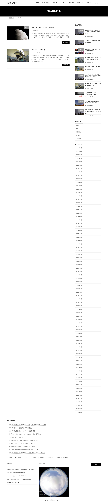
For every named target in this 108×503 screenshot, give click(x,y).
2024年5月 (79, 230)
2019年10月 (79, 405)
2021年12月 (79, 323)
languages (65, 457)
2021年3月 (79, 350)
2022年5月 (79, 309)
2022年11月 (79, 292)
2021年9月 (79, 330)
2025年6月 (79, 189)
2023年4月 (79, 275)
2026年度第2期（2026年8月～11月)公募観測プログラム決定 (92, 31)
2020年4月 (79, 384)
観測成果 (78, 139)
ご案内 (10, 457)
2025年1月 (79, 203)
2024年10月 (79, 213)
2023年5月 (79, 271)
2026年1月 (79, 165)
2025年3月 (79, 196)
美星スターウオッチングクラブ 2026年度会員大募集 (25, 434)
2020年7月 (79, 374)
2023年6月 (79, 268)
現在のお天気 (42, 463)
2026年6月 (79, 151)
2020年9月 (79, 367)
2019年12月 (79, 398)
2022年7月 (79, 302)
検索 (96, 464)
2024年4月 (79, 233)
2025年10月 (79, 175)
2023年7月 (79, 264)
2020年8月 (79, 371)
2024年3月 (79, 237)
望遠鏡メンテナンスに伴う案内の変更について (23, 443)
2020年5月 (79, 381)
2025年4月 (79, 192)
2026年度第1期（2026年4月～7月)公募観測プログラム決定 (93, 111)
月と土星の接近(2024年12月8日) (42, 27)
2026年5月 (79, 154)
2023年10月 (79, 254)
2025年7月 (79, 185)
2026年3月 (79, 161)
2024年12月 (79, 206)
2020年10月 (79, 364)
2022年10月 (79, 295)
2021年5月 (79, 343)
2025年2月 (79, 199)
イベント (26, 457)
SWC (77, 125)
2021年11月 (79, 326)
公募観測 (78, 132)
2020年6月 (79, 378)
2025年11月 (79, 172)
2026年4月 (79, 158)
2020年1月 (79, 395)
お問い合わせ (51, 457)
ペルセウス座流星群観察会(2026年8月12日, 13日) (24, 449)
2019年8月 (79, 412)
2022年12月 (79, 288)
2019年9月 (79, 408)
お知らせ (78, 128)
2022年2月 (79, 319)
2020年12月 (79, 357)
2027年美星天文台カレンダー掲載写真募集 (22, 431)
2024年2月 (79, 240)
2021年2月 (79, 354)
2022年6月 (79, 306)
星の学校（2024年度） (39, 50)
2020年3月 (79, 388)
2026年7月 (79, 148)
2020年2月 (79, 391)
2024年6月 (79, 227)
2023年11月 (79, 251)
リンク (58, 457)
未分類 (78, 135)
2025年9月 (79, 179)
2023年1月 (79, 285)
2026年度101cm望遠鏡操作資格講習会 (20, 428)
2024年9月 (79, 216)
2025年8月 (79, 182)
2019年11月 (79, 402)
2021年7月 (79, 336)
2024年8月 (79, 220)
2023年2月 (79, 281)
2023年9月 (79, 257)
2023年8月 (79, 261)
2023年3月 (79, 278)
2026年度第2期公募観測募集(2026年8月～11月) (23, 440)
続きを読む (65, 42)
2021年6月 (79, 340)
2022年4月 (79, 312)
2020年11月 (79, 360)
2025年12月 (79, 168)
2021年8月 (79, 333)
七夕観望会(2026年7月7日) (92, 66)
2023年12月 (79, 247)
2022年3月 (79, 316)
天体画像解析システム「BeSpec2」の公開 (22, 446)
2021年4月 (79, 347)
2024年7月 (79, 223)
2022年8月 (79, 299)
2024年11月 (79, 209)
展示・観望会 (18, 457)
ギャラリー (34, 457)
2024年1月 (79, 244)
